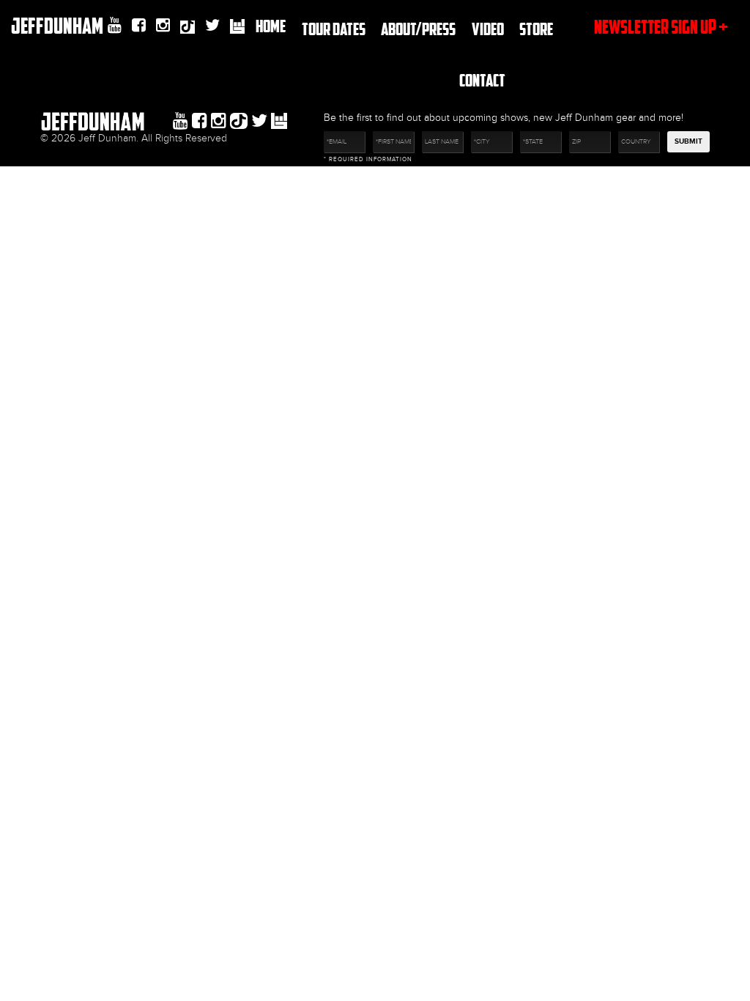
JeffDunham (57, 25)
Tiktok (187, 29)
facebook (139, 26)
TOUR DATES (333, 28)
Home (271, 25)
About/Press (418, 28)
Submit (688, 141)
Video (488, 28)
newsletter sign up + (661, 26)
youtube (115, 26)
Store (536, 28)
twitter (212, 26)
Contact (482, 79)
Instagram (163, 26)
